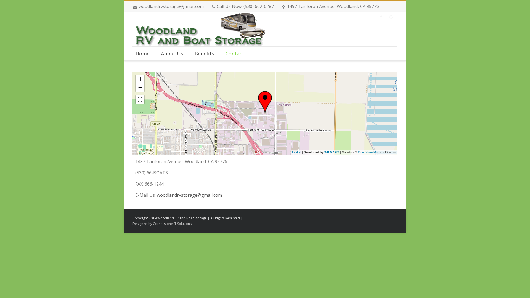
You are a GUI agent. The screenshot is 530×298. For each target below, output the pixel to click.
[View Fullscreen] (140, 99)
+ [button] (140, 79)
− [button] (140, 87)
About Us (172, 53)
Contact (235, 53)
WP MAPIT (331, 152)
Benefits (204, 53)
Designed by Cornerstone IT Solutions (162, 223)
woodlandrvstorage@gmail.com (171, 6)
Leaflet (296, 152)
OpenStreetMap (368, 152)
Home (143, 53)
